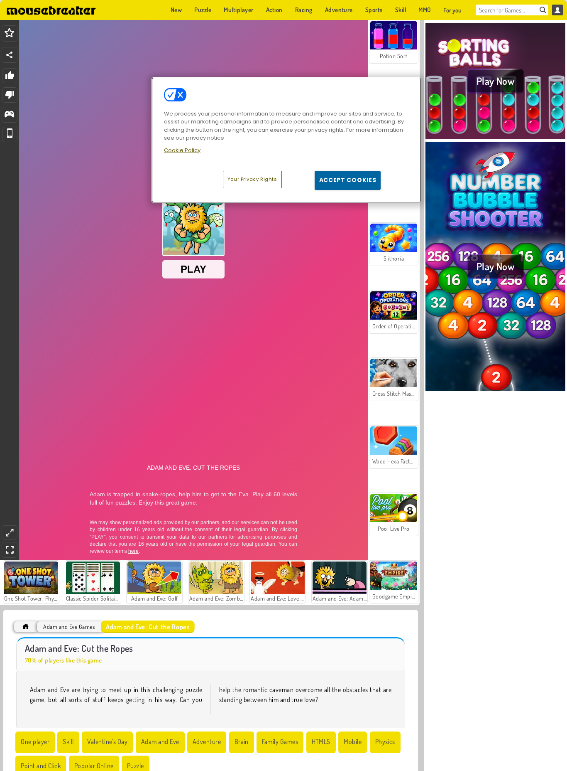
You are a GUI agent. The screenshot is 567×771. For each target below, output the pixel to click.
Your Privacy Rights (252, 179)
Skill (68, 741)
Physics (385, 741)
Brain (242, 741)
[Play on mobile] (9, 134)
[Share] (9, 55)
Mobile (353, 741)
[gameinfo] (9, 115)
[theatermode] (9, 532)
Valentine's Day (107, 741)
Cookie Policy (182, 150)
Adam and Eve (160, 741)
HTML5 (321, 741)
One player (35, 741)
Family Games (280, 741)
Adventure (207, 741)
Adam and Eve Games (69, 626)
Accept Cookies (347, 180)
